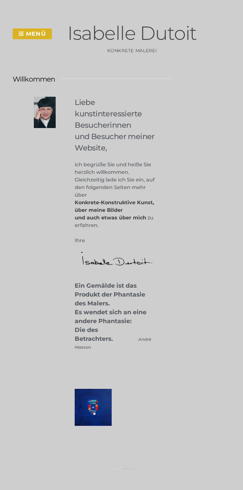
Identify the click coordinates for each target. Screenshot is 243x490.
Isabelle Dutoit (132, 33)
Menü (35, 33)
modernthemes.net (128, 468)
